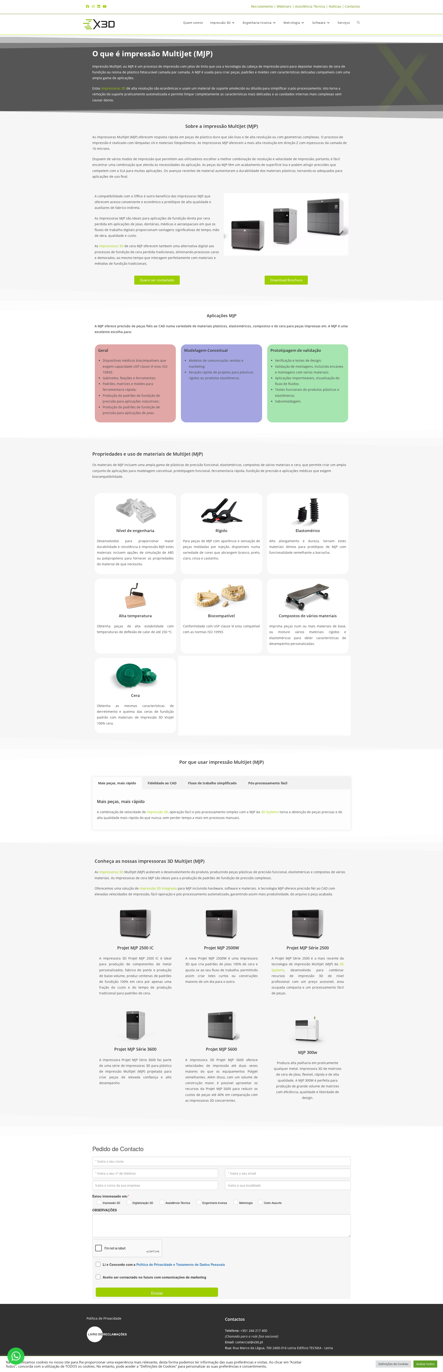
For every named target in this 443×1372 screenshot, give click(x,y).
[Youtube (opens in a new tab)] (105, 6)
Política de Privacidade (104, 1318)
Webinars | (286, 6)
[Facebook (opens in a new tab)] (88, 6)
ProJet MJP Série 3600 (135, 1049)
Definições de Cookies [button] (393, 1364)
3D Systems (270, 812)
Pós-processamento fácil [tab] (267, 783)
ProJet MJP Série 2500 (308, 948)
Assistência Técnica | (312, 6)
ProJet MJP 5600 (221, 1049)
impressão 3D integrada (158, 888)
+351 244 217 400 (253, 1330)
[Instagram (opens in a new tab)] (93, 6)
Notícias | (336, 6)
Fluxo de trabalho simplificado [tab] (212, 783)
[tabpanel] (221, 809)
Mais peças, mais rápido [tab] (117, 783)
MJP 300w (307, 1052)
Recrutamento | (264, 6)
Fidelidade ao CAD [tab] (162, 783)
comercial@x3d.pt (249, 1342)
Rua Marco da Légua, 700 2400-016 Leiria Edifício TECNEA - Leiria (283, 1348)
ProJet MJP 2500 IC (135, 948)
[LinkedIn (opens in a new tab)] (99, 6)
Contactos (352, 6)
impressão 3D (157, 812)
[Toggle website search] (358, 22)
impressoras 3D (113, 88)
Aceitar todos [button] (425, 1364)
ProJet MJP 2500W (221, 948)
